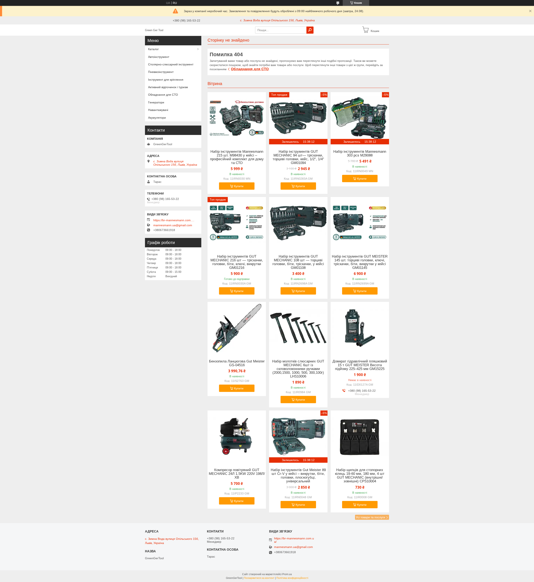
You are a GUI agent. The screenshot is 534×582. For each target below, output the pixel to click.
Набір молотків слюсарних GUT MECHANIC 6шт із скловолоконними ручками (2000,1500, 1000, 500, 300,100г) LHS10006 (298, 369)
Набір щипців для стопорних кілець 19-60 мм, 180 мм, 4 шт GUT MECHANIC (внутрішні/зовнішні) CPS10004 (359, 475)
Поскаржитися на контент (259, 578)
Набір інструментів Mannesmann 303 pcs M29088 (359, 153)
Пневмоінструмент (161, 72)
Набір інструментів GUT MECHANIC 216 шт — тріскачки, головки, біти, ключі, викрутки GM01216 (236, 262)
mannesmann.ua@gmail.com (172, 225)
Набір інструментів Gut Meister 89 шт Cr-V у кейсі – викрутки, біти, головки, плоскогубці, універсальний (298, 475)
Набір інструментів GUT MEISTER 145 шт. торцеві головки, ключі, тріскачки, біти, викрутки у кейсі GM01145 (360, 262)
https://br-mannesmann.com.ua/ (174, 220)
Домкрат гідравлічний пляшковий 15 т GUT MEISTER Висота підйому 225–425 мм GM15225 (359, 365)
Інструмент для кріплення (165, 79)
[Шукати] (310, 30)
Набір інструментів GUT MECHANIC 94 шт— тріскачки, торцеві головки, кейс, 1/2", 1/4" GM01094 (298, 157)
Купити (238, 186)
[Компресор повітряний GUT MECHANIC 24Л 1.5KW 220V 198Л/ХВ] (237, 436)
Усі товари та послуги (370, 517)
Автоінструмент (158, 56)
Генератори (156, 102)
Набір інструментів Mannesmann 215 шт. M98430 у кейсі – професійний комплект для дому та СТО (237, 157)
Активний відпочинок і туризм (168, 87)
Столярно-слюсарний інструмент (170, 64)
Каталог (153, 49)
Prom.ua (287, 574)
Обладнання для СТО (250, 69)
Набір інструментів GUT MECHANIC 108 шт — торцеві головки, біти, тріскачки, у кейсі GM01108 (298, 262)
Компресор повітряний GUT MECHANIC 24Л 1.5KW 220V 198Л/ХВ (237, 473)
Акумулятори (157, 117)
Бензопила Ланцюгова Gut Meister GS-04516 (237, 363)
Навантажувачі (158, 110)
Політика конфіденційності (292, 578)
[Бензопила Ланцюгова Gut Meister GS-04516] (237, 328)
